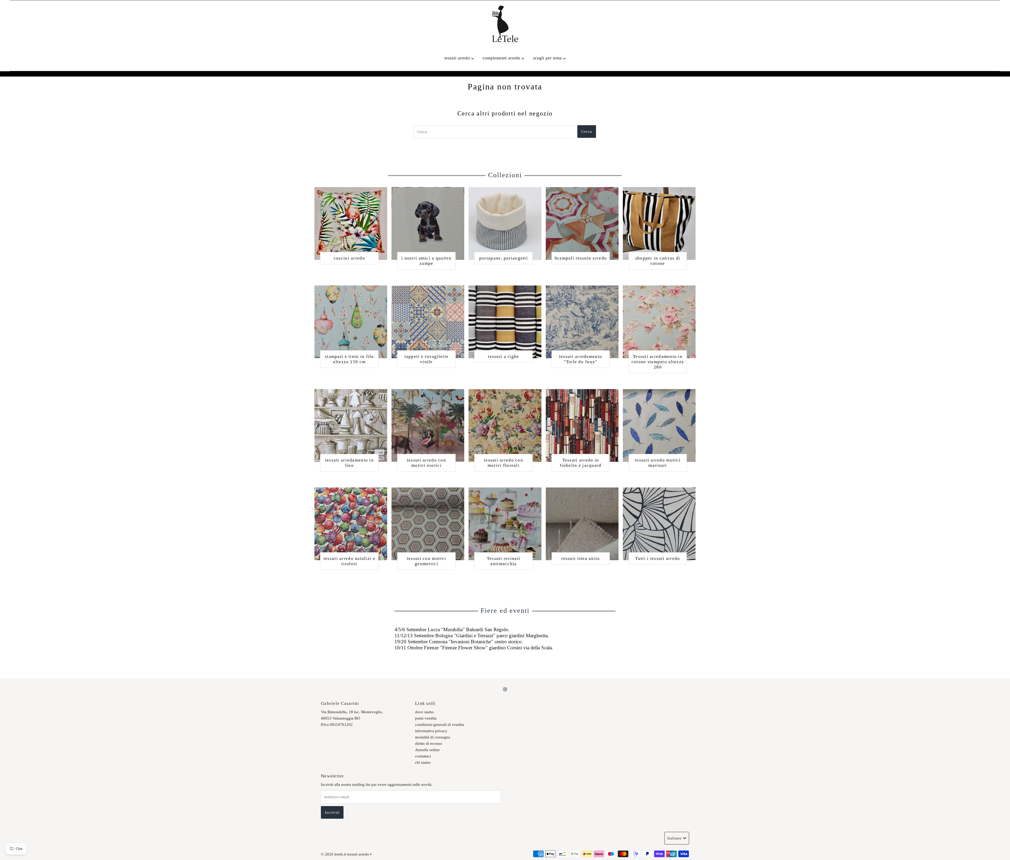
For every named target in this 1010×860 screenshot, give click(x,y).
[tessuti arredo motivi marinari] (659, 425)
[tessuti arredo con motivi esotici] (427, 425)
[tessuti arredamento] (582, 321)
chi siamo (423, 762)
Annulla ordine (427, 750)
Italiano (674, 838)
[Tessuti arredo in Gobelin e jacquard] (582, 425)
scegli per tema (548, 58)
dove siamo (424, 712)
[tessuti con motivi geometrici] (427, 523)
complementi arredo (502, 58)
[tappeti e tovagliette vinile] (427, 321)
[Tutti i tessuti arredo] (659, 523)
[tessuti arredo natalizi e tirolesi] (350, 523)
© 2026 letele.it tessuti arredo (345, 854)
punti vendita (426, 718)
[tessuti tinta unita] (582, 523)
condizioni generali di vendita (439, 724)
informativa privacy (431, 731)
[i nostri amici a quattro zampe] (427, 223)
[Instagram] (505, 689)
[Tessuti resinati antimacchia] (504, 523)
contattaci (423, 756)
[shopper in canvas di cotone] (659, 223)
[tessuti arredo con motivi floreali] (504, 425)
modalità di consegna (432, 737)
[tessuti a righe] (504, 321)
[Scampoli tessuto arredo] (582, 223)
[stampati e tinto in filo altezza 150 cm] (350, 321)
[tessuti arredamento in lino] (350, 425)
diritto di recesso (428, 743)
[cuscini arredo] (350, 223)
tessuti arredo (458, 58)
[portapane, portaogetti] (504, 223)
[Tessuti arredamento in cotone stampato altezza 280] (659, 321)
